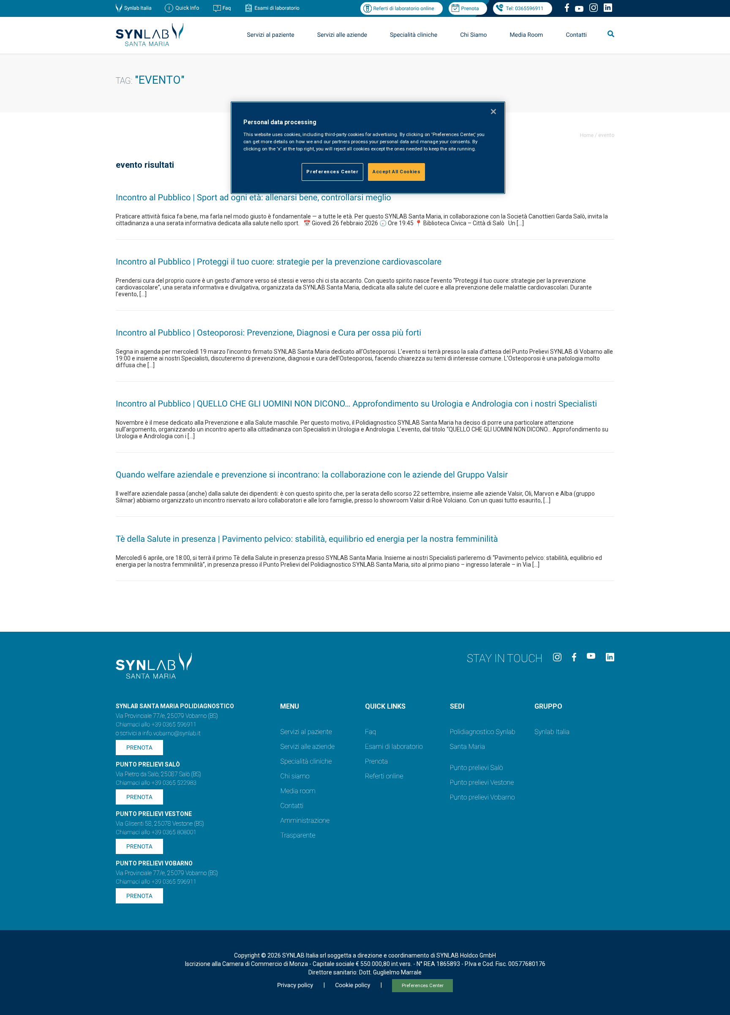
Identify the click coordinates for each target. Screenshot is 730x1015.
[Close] (493, 111)
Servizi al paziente (306, 732)
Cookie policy (352, 985)
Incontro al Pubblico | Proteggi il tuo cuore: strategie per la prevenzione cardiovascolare (278, 261)
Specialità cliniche (413, 35)
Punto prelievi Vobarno (482, 797)
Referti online (384, 776)
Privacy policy (295, 985)
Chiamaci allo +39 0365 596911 (156, 724)
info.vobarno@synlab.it (171, 733)
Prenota (470, 8)
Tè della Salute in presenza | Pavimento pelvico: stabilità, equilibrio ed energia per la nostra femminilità (307, 539)
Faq (227, 8)
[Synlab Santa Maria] (149, 44)
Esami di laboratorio (277, 8)
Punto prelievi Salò (476, 768)
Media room (297, 791)
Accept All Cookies (396, 172)
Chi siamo (294, 776)
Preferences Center (423, 985)
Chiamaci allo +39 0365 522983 (156, 783)
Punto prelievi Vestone (482, 782)
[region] (368, 147)
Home (587, 135)
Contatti (576, 35)
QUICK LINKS (385, 706)
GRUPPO (548, 706)
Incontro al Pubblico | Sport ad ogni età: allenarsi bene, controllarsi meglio (253, 197)
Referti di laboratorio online (403, 8)
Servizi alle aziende (307, 746)
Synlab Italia (138, 8)
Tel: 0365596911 (524, 8)
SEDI (457, 706)
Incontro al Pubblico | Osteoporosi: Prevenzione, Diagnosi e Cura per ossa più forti (268, 332)
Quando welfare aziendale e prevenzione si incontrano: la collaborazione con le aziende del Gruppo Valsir (312, 474)
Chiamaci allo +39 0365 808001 (156, 832)
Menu (289, 706)
